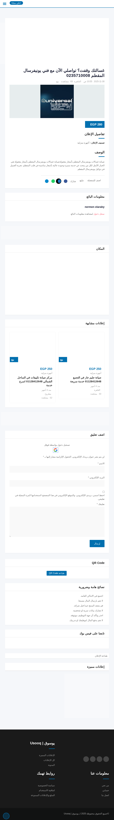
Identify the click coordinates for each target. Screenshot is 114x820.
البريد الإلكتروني (96, 477)
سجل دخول (99, 214)
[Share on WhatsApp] (52, 181)
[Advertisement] (52, 43)
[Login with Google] (55, 450)
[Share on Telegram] (46, 181)
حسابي (105, 790)
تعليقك (100, 504)
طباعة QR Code (56, 573)
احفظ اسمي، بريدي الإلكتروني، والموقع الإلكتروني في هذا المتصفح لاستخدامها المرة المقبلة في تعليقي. (59, 497)
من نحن (105, 785)
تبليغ (82, 180)
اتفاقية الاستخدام (47, 790)
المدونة (51, 765)
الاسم (101, 463)
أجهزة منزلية (95, 373)
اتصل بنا (105, 795)
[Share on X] (58, 181)
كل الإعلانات (49, 760)
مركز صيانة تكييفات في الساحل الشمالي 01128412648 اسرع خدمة (34, 381)
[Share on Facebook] (65, 181)
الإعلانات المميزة (47, 755)
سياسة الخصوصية (46, 785)
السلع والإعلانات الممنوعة (43, 795)
